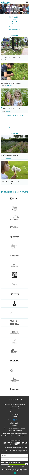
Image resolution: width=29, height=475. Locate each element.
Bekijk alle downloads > (15, 440)
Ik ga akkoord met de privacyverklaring (11, 462)
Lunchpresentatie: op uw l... (11, 181)
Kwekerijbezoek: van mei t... (10, 155)
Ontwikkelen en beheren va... (11, 109)
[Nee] (27, 470)
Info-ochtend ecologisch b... (11, 57)
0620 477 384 (15, 414)
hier (7, 470)
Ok (14, 472)
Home (7, 11)
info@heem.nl (15, 416)
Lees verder (11, 60)
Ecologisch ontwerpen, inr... (11, 83)
